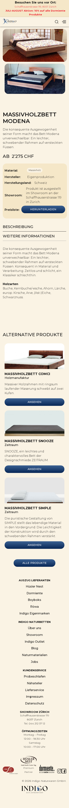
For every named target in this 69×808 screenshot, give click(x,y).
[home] (20, 22)
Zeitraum (11, 445)
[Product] (34, 356)
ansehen (35, 402)
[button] (63, 22)
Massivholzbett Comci (27, 374)
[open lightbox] (35, 45)
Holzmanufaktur (17, 378)
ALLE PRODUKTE (34, 563)
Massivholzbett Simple (28, 508)
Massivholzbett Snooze (29, 441)
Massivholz (35, 170)
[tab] (34, 227)
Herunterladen (43, 209)
